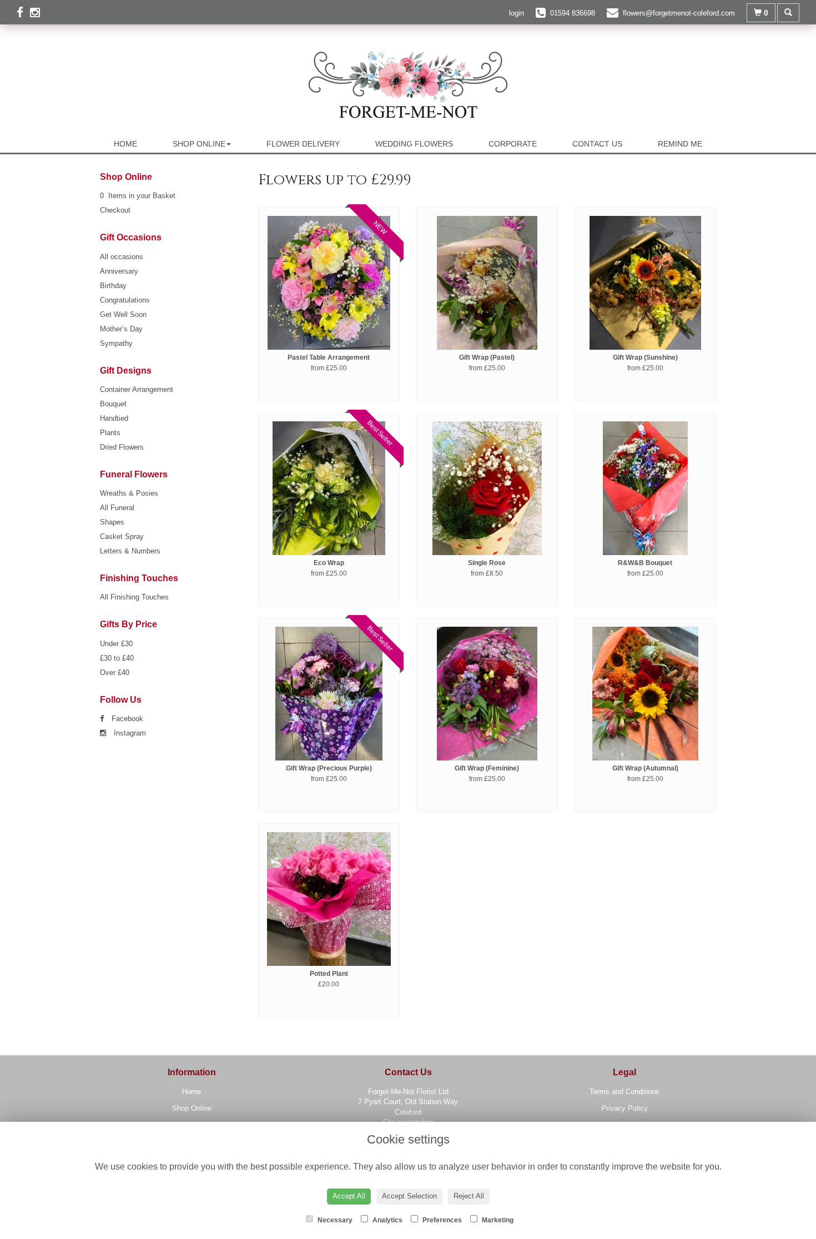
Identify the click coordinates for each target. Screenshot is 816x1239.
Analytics (386, 1220)
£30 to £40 (117, 658)
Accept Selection (409, 1196)
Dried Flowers (122, 447)
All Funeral (117, 507)
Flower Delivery (303, 143)
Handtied (114, 418)
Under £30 (116, 643)
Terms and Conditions (624, 1091)
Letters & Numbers (130, 551)
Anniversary (119, 271)
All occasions (121, 257)
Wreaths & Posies (129, 493)
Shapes (112, 522)
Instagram (129, 733)
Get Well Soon (123, 314)
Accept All (349, 1196)
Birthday (113, 285)
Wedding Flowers (414, 143)
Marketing (496, 1220)
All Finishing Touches (134, 597)
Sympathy (116, 343)
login (516, 13)
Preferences (441, 1220)
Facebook (126, 718)
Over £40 (114, 672)
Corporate (512, 143)
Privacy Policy (624, 1108)
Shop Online (199, 143)
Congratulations (125, 300)
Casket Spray (122, 536)
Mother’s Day (121, 329)
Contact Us (597, 143)
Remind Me (680, 143)
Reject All (469, 1196)
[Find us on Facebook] (23, 12)
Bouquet (113, 404)
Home (125, 143)
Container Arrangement (136, 389)
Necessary (334, 1220)
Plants (110, 433)
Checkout (115, 210)
